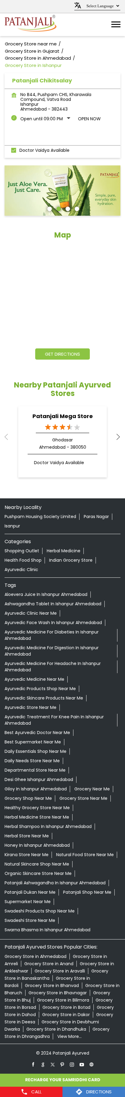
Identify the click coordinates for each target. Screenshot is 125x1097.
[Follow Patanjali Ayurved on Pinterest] (62, 1064)
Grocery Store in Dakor (66, 1015)
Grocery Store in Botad (66, 1007)
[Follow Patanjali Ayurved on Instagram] (72, 1064)
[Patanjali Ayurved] (30, 25)
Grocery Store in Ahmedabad (35, 956)
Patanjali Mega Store (62, 416)
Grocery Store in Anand (48, 964)
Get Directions (62, 354)
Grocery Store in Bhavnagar (58, 993)
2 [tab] (57, 208)
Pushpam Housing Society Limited (40, 517)
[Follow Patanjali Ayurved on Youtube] (82, 1064)
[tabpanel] (62, 190)
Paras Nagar (96, 517)
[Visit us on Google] (43, 1064)
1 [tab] (48, 208)
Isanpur (12, 526)
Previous (9, 437)
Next (115, 437)
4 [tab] (76, 208)
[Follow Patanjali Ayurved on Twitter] (53, 1064)
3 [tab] (67, 208)
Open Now (89, 119)
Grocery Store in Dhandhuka (56, 1029)
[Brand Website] (91, 1064)
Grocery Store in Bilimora (63, 1000)
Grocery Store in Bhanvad (52, 985)
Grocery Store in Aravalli (60, 971)
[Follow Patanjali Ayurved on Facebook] (33, 1064)
